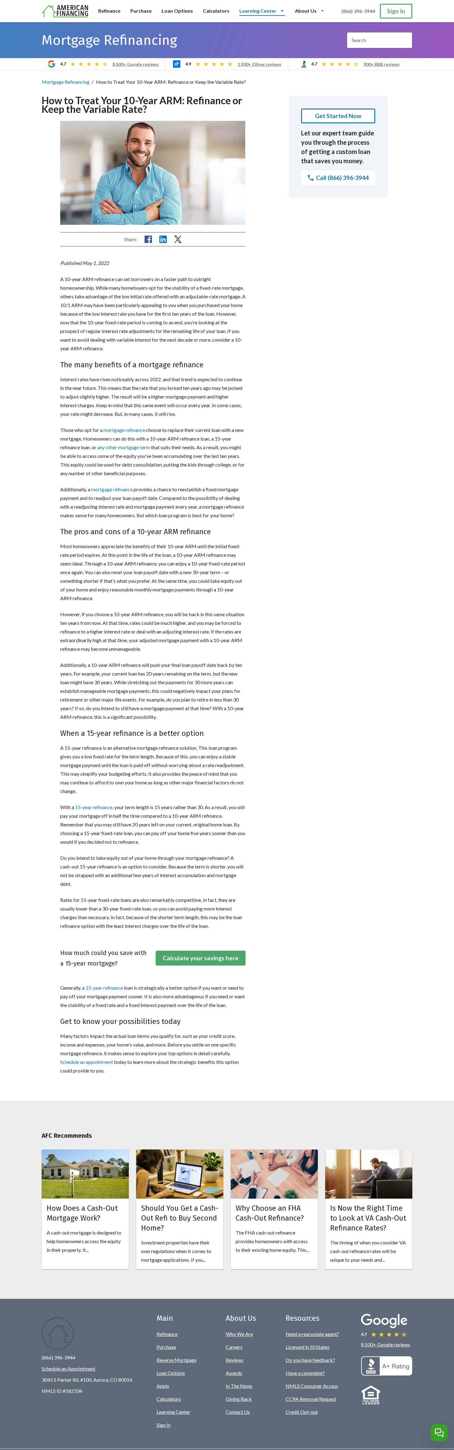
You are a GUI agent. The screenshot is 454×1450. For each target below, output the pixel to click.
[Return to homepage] (65, 11)
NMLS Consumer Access (312, 1386)
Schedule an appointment (86, 1062)
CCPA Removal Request (311, 1399)
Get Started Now (338, 115)
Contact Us (238, 1412)
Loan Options (177, 11)
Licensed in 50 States (308, 1347)
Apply (163, 1386)
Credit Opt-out (302, 1412)
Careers (234, 1347)
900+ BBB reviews (382, 64)
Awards (234, 1373)
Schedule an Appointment (68, 1368)
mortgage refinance (124, 430)
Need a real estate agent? (312, 1334)
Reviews (234, 1360)
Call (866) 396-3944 (342, 177)
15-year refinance (93, 807)
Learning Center (173, 1412)
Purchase (141, 11)
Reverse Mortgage (176, 1360)
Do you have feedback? (310, 1360)
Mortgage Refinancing (66, 82)
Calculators (216, 11)
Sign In (396, 11)
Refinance (109, 11)
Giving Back (239, 1399)
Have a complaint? (305, 1373)
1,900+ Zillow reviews (259, 64)
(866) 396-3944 (358, 11)
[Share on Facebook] (148, 239)
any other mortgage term (123, 447)
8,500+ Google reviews (135, 64)
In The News (239, 1386)
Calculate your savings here (200, 958)
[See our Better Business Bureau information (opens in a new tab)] (386, 1373)
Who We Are (239, 1334)
